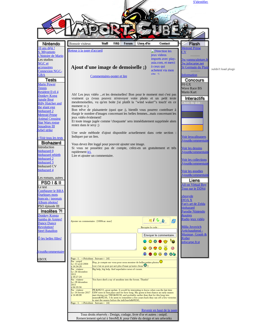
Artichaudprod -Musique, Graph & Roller (194, 234)
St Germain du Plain (195, 67)
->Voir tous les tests (50, 138)
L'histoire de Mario (50, 56)
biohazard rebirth (49, 155)
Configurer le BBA (51, 191)
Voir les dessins (191, 148)
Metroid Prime (47, 115)
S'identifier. (200, 2)
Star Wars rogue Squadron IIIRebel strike (48, 126)
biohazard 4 (46, 170)
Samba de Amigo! (50, 219)
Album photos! (48, 202)
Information (189, 75)
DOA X (186, 200)
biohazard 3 (46, 162)
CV (183, 52)
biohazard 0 (46, 151)
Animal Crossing (49, 118)
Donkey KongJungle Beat (47, 97)
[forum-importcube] (128, 44)
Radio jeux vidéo (192, 219)
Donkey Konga (48, 215)
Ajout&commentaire (50, 251)
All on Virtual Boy (194, 184)
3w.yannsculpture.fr (194, 59)
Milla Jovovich (191, 227)
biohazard (188, 207)
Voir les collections (194, 159)
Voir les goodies (192, 171)
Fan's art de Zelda (193, 204)
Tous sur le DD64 (193, 188)
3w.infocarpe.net (192, 63)
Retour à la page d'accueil (85, 50)
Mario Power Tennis (46, 86)
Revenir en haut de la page (159, 310)
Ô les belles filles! (50, 238)
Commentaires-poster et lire (108, 76)
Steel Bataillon (47, 231)
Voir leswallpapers (193, 136)
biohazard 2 (46, 111)
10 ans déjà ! (46, 48)
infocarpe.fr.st (190, 242)
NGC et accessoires (45, 65)
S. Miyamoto (46, 52)
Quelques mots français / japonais (50, 196)
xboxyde (187, 196)
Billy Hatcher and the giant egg (50, 105)
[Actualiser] (173, 223)
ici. (89, 152)
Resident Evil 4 (48, 92)
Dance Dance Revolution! (47, 225)
